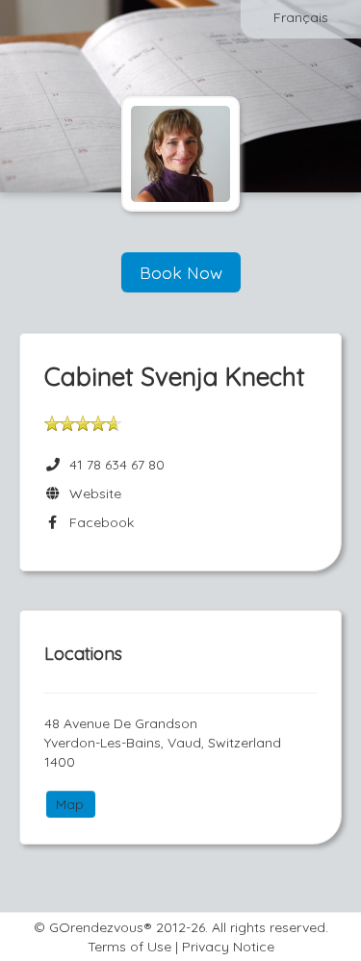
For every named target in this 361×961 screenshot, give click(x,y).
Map (70, 804)
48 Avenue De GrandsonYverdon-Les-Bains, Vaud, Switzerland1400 (162, 743)
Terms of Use (129, 946)
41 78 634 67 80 (117, 464)
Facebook (98, 522)
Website (91, 493)
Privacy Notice (228, 946)
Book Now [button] (181, 272)
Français (300, 17)
